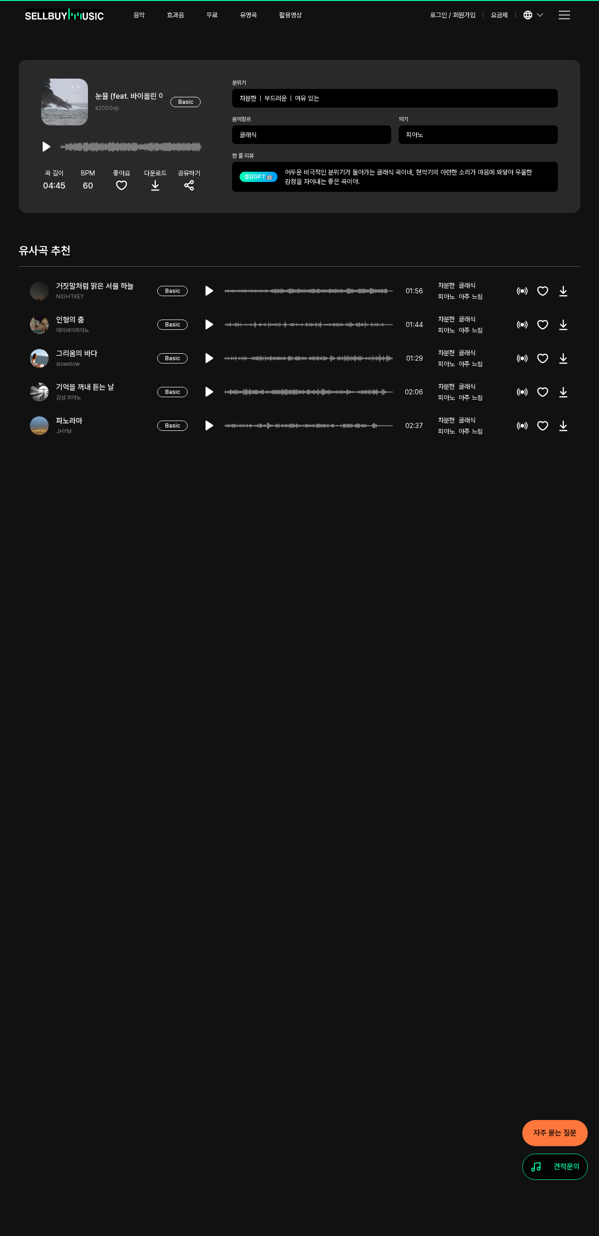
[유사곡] (522, 291)
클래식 (248, 134)
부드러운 (275, 98)
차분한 (248, 98)
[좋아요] (542, 291)
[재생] (209, 291)
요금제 (499, 15)
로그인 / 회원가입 (452, 15)
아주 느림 (471, 296)
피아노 (414, 134)
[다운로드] (563, 291)
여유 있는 (307, 98)
